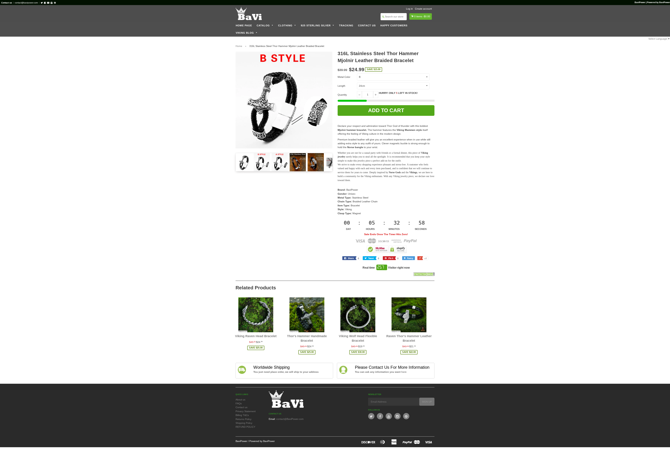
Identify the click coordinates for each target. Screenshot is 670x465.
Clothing (285, 25)
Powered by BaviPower (262, 441)
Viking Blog (245, 33)
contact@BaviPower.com (290, 419)
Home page (244, 25)
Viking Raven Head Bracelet (256, 336)
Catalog (264, 25)
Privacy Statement (246, 411)
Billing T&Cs (242, 415)
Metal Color (344, 77)
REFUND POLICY (245, 426)
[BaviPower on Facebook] (380, 416)
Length (341, 85)
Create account (423, 8)
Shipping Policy (244, 423)
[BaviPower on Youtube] (389, 416)
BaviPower (241, 441)
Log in (409, 8)
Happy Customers (393, 25)
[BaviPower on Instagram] (397, 416)
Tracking (346, 25)
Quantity (342, 94)
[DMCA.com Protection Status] (424, 275)
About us (240, 399)
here (404, 371)
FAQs (239, 403)
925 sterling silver (316, 25)
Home (239, 46)
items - (422, 16)
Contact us (367, 25)
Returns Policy (243, 419)
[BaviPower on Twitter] (371, 416)
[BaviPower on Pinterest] (406, 416)
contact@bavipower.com (26, 3)
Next (329, 162)
